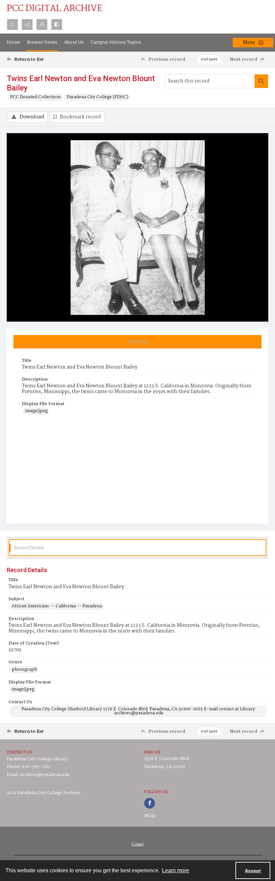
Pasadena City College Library (37, 759)
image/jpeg (36, 411)
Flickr (150, 816)
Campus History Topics (116, 42)
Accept (253, 870)
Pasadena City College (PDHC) (97, 97)
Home (13, 42)
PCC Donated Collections (35, 97)
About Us (74, 42)
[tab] (137, 341)
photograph (24, 669)
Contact (137, 844)
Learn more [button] (175, 870)
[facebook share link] (149, 803)
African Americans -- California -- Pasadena (57, 606)
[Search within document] (261, 81)
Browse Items (42, 42)
